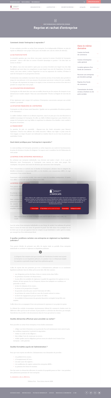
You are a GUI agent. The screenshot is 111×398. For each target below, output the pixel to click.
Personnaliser (65, 208)
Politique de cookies (75, 208)
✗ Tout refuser (50, 208)
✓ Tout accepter (34, 208)
